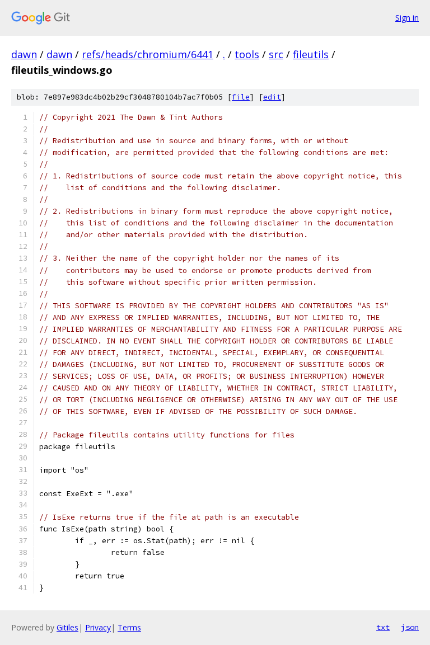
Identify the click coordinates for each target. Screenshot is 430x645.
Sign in (407, 17)
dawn (24, 54)
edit (272, 97)
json (410, 627)
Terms (129, 627)
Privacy (98, 627)
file (241, 97)
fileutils (311, 54)
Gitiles (67, 627)
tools (247, 54)
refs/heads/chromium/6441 (147, 54)
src (276, 54)
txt (383, 627)
